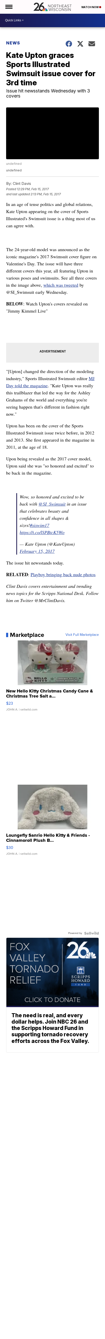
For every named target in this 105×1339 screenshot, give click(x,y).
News (13, 42)
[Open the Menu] (8, 6)
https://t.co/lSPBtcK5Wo (42, 532)
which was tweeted (60, 285)
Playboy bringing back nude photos (63, 574)
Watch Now (90, 7)
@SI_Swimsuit (51, 504)
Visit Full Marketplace (82, 635)
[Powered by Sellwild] (91, 933)
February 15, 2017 (37, 551)
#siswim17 (39, 525)
